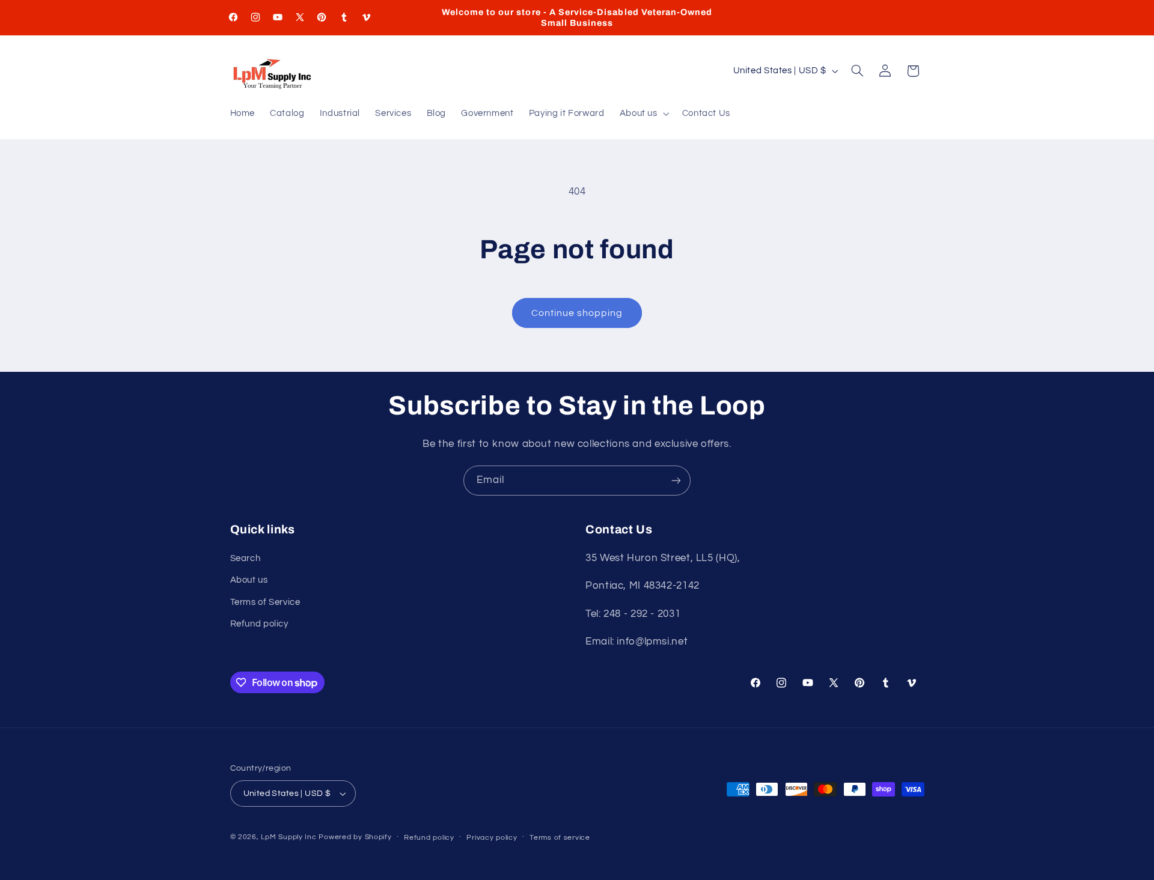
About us (249, 579)
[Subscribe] (676, 480)
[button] (643, 114)
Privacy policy (491, 837)
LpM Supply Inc (288, 837)
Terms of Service (265, 602)
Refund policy (259, 623)
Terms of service (560, 837)
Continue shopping (577, 313)
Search (245, 558)
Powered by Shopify (355, 837)
